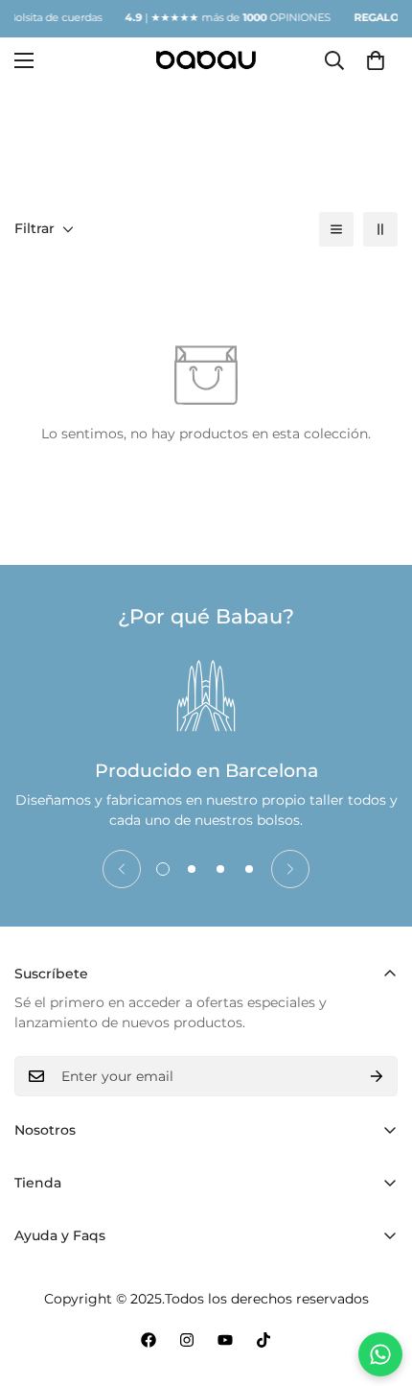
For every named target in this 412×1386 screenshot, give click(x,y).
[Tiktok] (263, 1340)
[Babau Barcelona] (206, 59)
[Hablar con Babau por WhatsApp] (380, 1354)
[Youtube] (225, 1340)
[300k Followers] (148, 1340)
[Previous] (122, 869)
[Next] (290, 869)
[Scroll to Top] (377, 1284)
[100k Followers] (187, 1340)
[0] (376, 59)
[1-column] (336, 229)
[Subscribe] (376, 1076)
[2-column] (380, 229)
